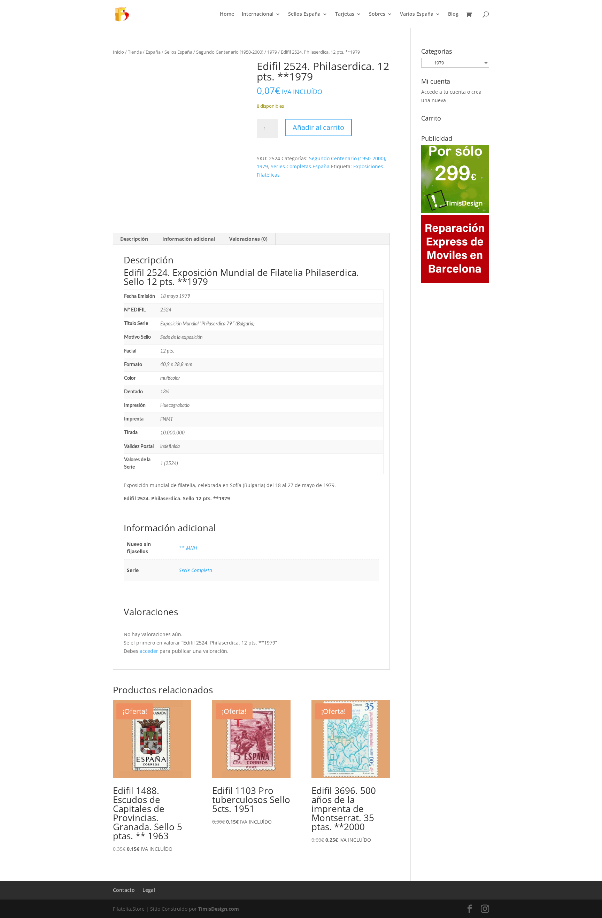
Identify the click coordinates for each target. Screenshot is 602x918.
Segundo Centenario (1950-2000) (229, 52)
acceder (149, 651)
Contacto (124, 890)
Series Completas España (300, 166)
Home (227, 14)
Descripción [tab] (134, 239)
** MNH (188, 548)
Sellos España (304, 14)
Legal (148, 890)
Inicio (118, 52)
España (153, 52)
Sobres (377, 14)
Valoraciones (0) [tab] (248, 239)
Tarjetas (344, 14)
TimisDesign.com (218, 908)
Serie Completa (195, 570)
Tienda (135, 52)
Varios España (416, 14)
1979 (272, 52)
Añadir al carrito (318, 127)
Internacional (257, 14)
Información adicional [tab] (188, 239)
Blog (453, 14)
